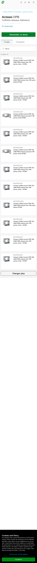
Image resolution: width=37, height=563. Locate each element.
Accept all (18, 559)
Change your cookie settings (18, 554)
